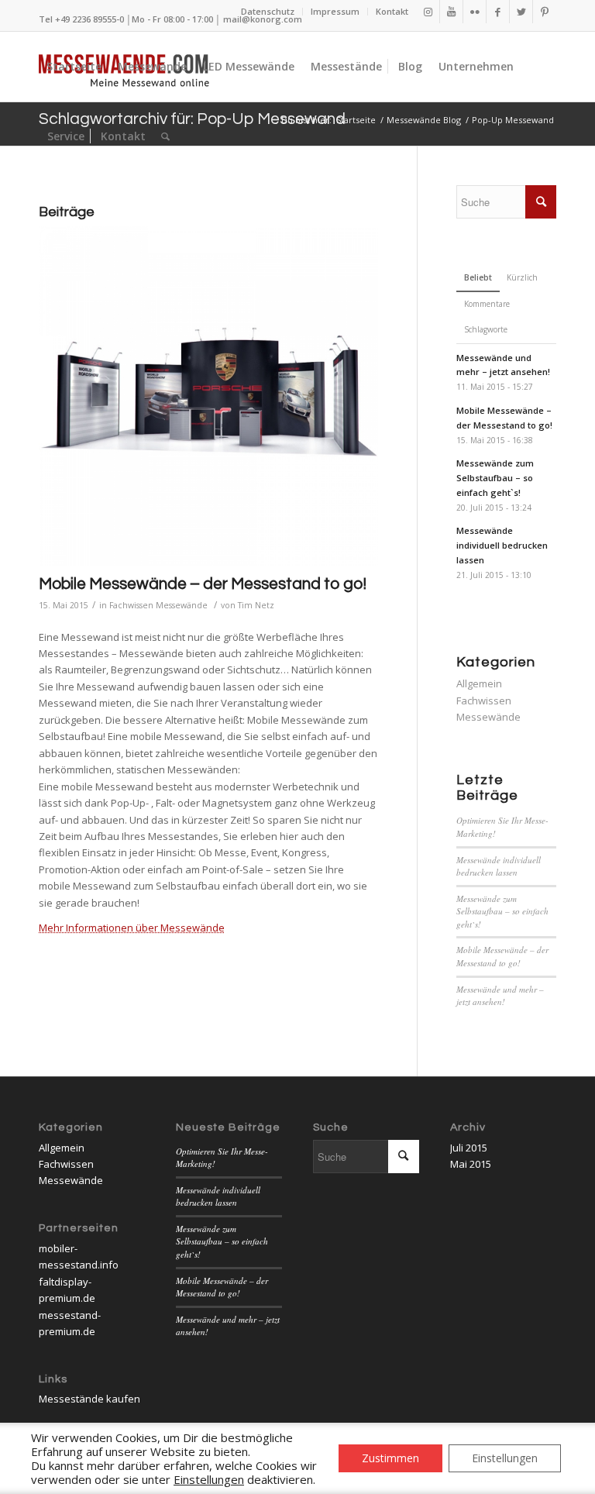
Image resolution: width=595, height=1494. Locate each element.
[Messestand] (208, 396)
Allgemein (479, 683)
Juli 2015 (468, 1148)
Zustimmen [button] (390, 1458)
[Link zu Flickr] (474, 11)
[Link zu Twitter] (521, 11)
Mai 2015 (470, 1164)
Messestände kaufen (89, 1399)
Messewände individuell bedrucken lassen (498, 866)
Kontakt (392, 11)
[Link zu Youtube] (451, 11)
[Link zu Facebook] (498, 11)
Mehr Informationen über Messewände (132, 928)
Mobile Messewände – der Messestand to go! (202, 584)
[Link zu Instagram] (428, 11)
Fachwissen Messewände (158, 605)
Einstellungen (505, 1458)
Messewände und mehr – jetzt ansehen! (500, 995)
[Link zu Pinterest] (544, 11)
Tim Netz (256, 605)
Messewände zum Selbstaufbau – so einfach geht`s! (502, 911)
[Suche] (165, 136)
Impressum (335, 11)
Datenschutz (267, 11)
